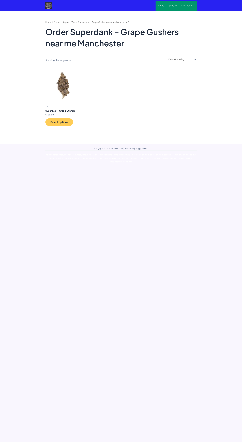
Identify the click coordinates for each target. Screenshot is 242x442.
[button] (175, 6)
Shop (171, 5)
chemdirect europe (72, 155)
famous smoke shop (91, 155)
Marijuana (186, 5)
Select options (59, 122)
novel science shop (54, 155)
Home (161, 5)
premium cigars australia (142, 158)
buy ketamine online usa (111, 155)
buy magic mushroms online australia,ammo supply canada (148, 155)
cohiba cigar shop (122, 158)
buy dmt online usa (183, 155)
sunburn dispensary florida (84, 158)
